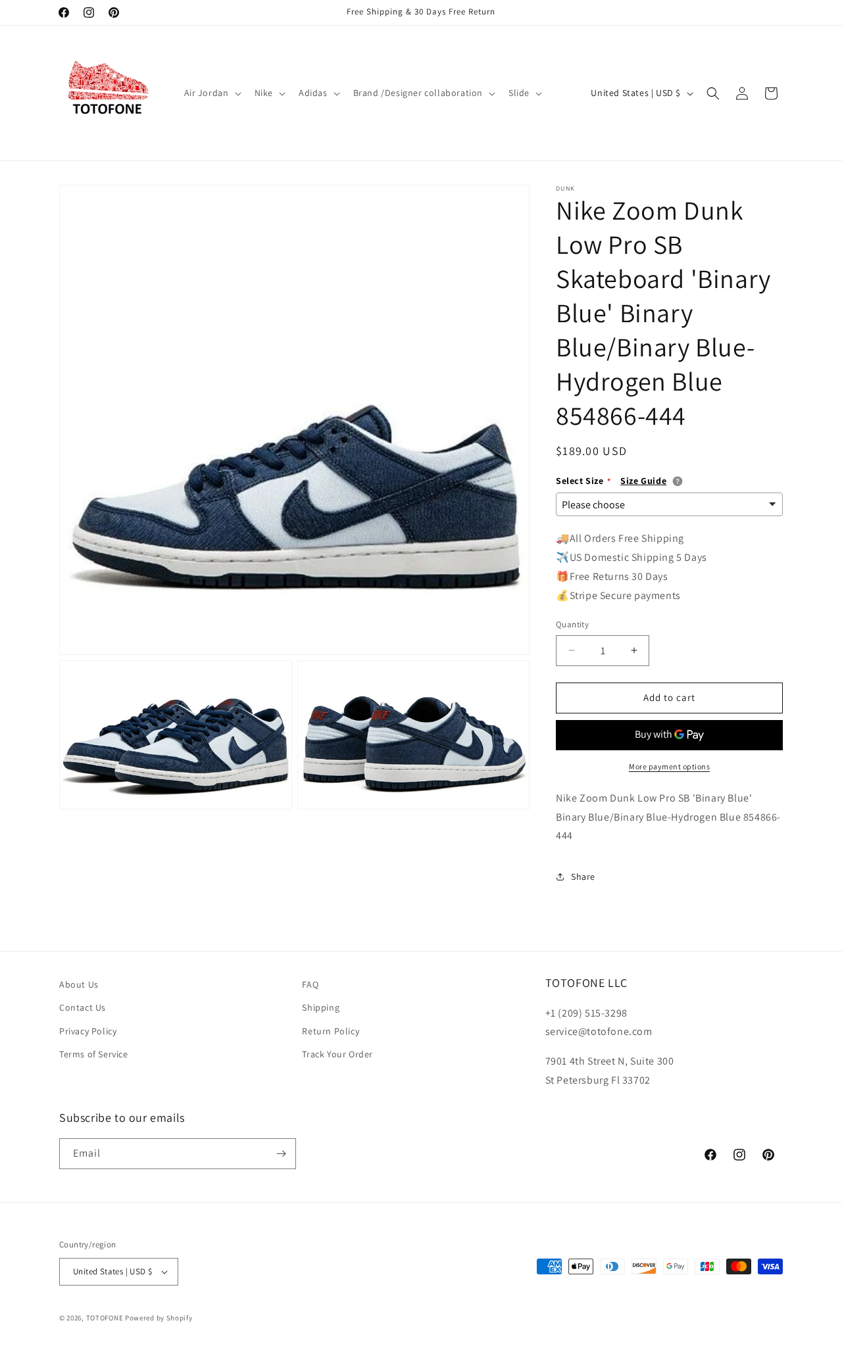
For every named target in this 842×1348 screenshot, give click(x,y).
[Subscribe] (280, 1153)
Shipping (320, 1007)
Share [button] (583, 876)
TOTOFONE (105, 1317)
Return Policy (330, 1031)
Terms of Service (93, 1054)
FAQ (310, 984)
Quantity (572, 624)
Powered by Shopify (159, 1317)
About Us (79, 984)
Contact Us (82, 1007)
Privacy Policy (87, 1031)
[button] (211, 93)
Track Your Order (337, 1054)
